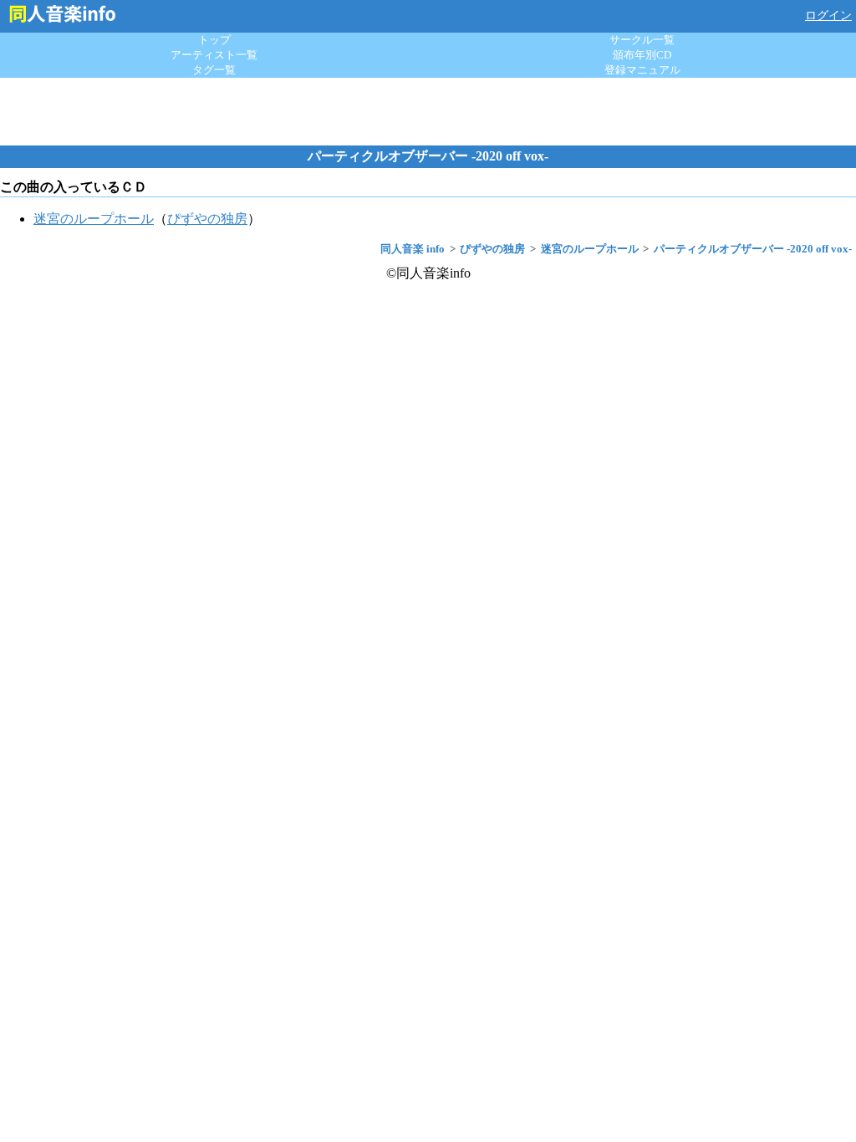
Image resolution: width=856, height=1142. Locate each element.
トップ (214, 39)
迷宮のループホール (93, 219)
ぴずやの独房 (207, 219)
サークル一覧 (642, 39)
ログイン (828, 15)
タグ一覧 (214, 70)
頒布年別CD (642, 54)
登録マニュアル (642, 70)
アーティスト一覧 (214, 54)
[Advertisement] (428, 111)
